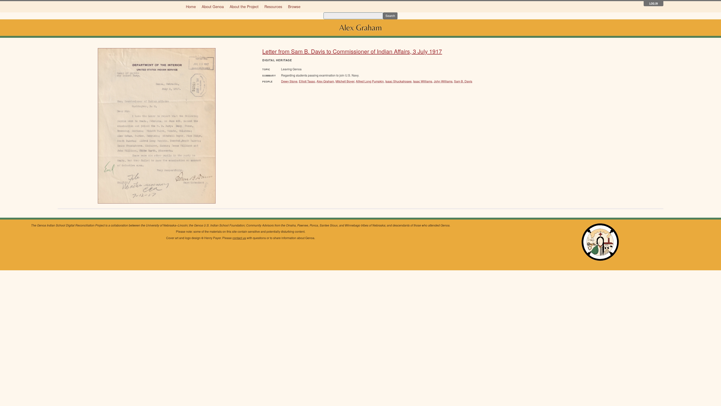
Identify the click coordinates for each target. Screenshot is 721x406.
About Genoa (213, 6)
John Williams (443, 81)
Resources (273, 6)
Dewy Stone (289, 81)
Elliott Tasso (307, 81)
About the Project (244, 6)
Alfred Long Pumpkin (370, 81)
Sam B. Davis (463, 81)
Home (191, 6)
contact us (239, 238)
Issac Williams (422, 81)
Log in (653, 3)
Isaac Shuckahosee (398, 81)
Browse (294, 6)
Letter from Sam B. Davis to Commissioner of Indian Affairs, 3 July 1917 (352, 51)
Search (390, 16)
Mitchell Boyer (345, 81)
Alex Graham (325, 81)
